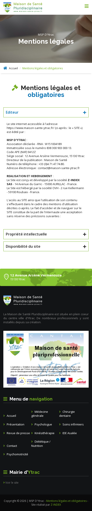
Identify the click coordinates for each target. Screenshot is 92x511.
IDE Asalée (69, 433)
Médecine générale (39, 414)
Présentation (15, 424)
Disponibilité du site (23, 246)
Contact (11, 446)
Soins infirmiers (73, 424)
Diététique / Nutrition (40, 443)
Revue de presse (18, 433)
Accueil (13, 68)
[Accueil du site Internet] (29, 7)
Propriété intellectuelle (26, 234)
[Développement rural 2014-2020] (46, 359)
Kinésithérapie (44, 433)
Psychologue (43, 424)
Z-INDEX (56, 505)
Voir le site (12, 482)
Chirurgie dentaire (67, 414)
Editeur (12, 112)
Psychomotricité (17, 454)
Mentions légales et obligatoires (66, 501)
